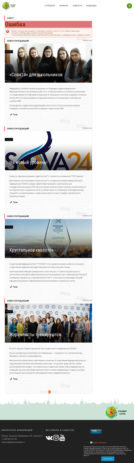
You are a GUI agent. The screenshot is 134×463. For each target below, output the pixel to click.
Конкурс (63, 6)
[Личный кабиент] (128, 6)
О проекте (50, 6)
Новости (77, 6)
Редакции (91, 6)
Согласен (108, 459)
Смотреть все (87, 40)
